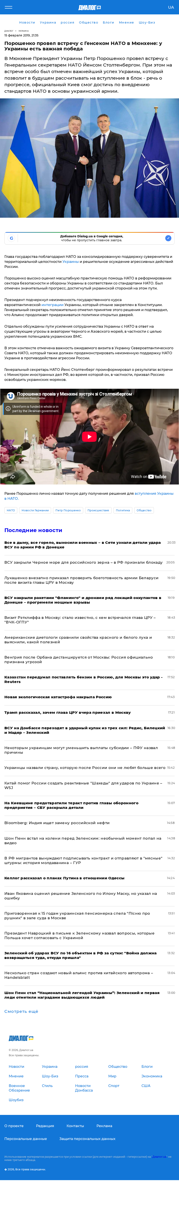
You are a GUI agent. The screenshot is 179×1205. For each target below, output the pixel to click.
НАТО (11, 510)
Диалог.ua (159, 1156)
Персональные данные (25, 1139)
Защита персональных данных (87, 1139)
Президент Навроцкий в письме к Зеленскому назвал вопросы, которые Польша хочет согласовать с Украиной (79, 935)
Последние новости (33, 530)
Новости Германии (35, 510)
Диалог (8, 31)
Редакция (45, 1126)
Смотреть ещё (21, 1011)
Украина (24, 31)
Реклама (104, 1126)
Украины (71, 262)
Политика (123, 510)
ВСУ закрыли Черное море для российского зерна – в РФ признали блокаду (83, 562)
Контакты (75, 1126)
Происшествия (98, 510)
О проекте (14, 1126)
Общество (144, 510)
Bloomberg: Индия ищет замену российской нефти (57, 823)
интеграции (52, 305)
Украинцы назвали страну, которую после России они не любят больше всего (84, 767)
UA (171, 7)
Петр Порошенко (68, 510)
